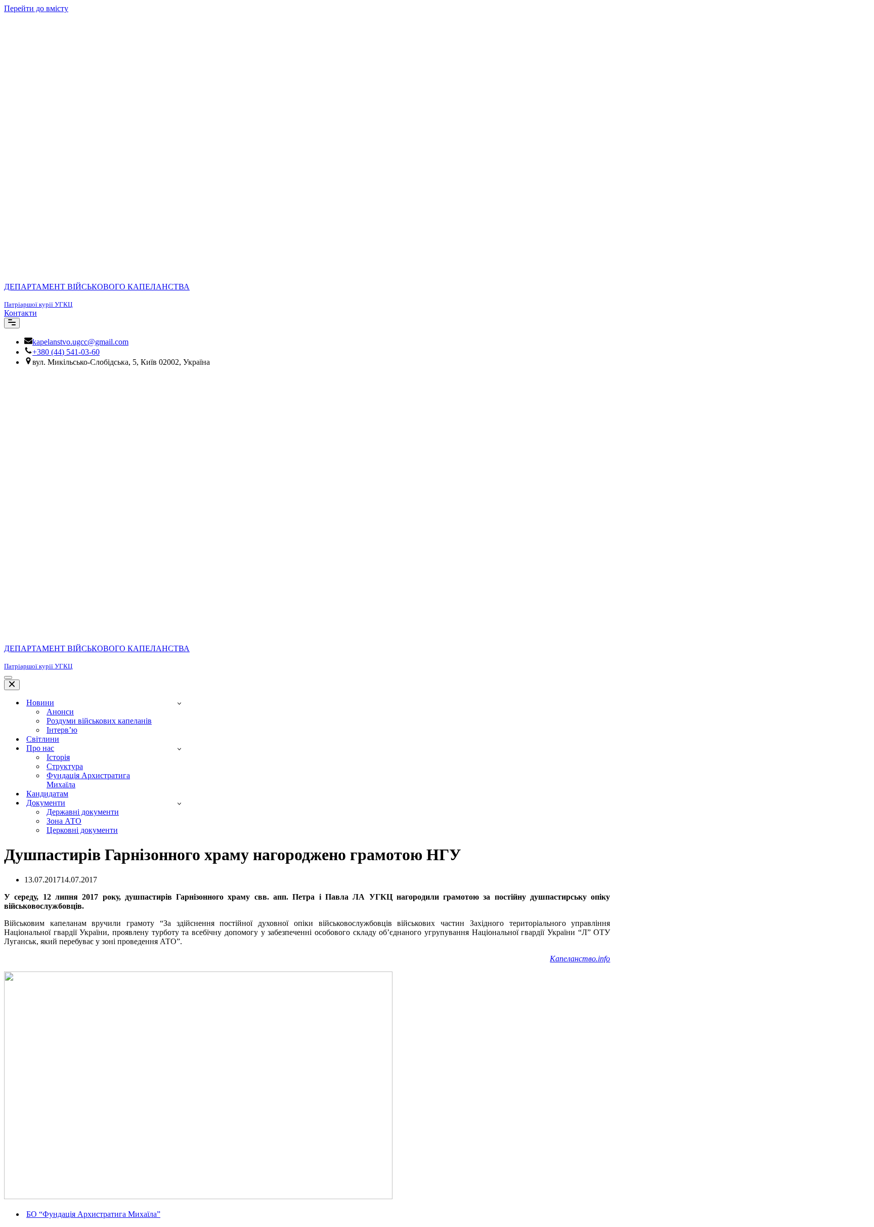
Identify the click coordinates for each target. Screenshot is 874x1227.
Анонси (60, 711)
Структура (65, 766)
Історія (58, 757)
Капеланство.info (580, 958)
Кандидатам (47, 793)
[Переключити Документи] (179, 803)
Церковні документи (82, 830)
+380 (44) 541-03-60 (66, 352)
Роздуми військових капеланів (99, 720)
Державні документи (83, 812)
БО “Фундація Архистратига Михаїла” (93, 1214)
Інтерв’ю (62, 730)
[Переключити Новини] (179, 703)
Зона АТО (64, 821)
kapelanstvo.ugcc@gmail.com (80, 341)
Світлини (42, 739)
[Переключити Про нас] (179, 748)
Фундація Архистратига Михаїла (88, 780)
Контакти (20, 313)
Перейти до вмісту (36, 8)
